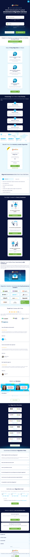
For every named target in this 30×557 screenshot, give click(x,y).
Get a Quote (15, 254)
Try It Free (14, 91)
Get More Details (9, 32)
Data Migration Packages (14, 41)
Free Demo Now (20, 32)
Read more (3, 335)
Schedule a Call (15, 43)
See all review (15, 400)
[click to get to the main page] (15, 550)
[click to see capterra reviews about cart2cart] (4, 322)
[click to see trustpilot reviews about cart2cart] (5, 318)
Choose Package (14, 528)
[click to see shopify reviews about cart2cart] (15, 318)
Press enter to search (3, 546)
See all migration (15, 445)
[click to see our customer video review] (15, 387)
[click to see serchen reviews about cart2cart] (25, 318)
